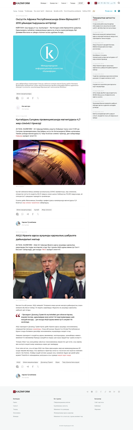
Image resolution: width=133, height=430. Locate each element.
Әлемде (15, 416)
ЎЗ (114, 3)
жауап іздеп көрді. (65, 355)
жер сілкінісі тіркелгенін (31, 203)
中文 (108, 3)
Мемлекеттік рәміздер (61, 409)
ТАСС (44, 250)
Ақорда (20, 11)
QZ (99, 3)
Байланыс (98, 406)
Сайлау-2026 (86, 11)
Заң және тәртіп (39, 11)
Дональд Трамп (47, 362)
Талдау (72, 3)
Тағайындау (28, 11)
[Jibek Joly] (109, 11)
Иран (58, 362)
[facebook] (101, 392)
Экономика (16, 413)
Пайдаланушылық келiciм (62, 402)
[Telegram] (27, 98)
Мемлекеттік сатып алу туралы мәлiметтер (68, 416)
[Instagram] (17, 98)
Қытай (36, 210)
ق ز (111, 3)
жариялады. (37, 329)
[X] (37, 98)
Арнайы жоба (58, 11)
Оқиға (15, 402)
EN (104, 3)
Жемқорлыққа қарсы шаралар (63, 413)
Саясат (15, 406)
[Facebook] (32, 98)
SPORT (81, 3)
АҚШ (18, 362)
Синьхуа (19, 136)
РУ (102, 3)
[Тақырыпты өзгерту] (89, 3)
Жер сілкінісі (46, 210)
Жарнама (98, 409)
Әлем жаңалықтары (24, 94)
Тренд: (15, 11)
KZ (96, 3)
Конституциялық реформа (72, 11)
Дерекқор (49, 11)
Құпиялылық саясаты (61, 406)
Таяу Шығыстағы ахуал (70, 362)
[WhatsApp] (22, 98)
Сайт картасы (99, 402)
